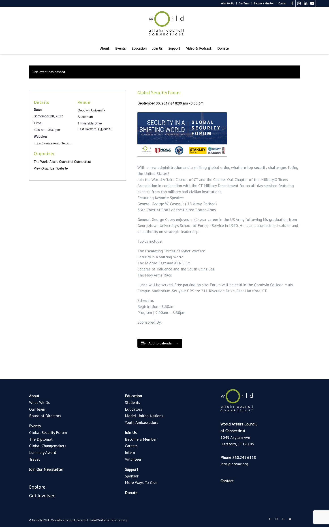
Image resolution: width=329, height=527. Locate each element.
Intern (130, 452)
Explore (37, 487)
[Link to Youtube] (312, 3)
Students (132, 402)
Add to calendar (160, 343)
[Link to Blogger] (319, 3)
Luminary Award (42, 452)
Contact (282, 3)
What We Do (227, 3)
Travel (34, 459)
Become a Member (264, 3)
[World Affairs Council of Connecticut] (164, 25)
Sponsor (132, 476)
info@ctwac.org (234, 463)
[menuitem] (228, 3)
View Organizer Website (51, 168)
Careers (131, 445)
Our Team (244, 3)
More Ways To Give (141, 482)
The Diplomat (41, 439)
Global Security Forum (48, 432)
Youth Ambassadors (141, 422)
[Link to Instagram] (299, 3)
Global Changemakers (47, 445)
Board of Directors (45, 415)
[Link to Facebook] (292, 3)
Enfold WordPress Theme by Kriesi (108, 520)
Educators (133, 409)
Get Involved (42, 495)
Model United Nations (144, 415)
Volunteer (133, 459)
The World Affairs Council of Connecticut (62, 161)
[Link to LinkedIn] (305, 3)
